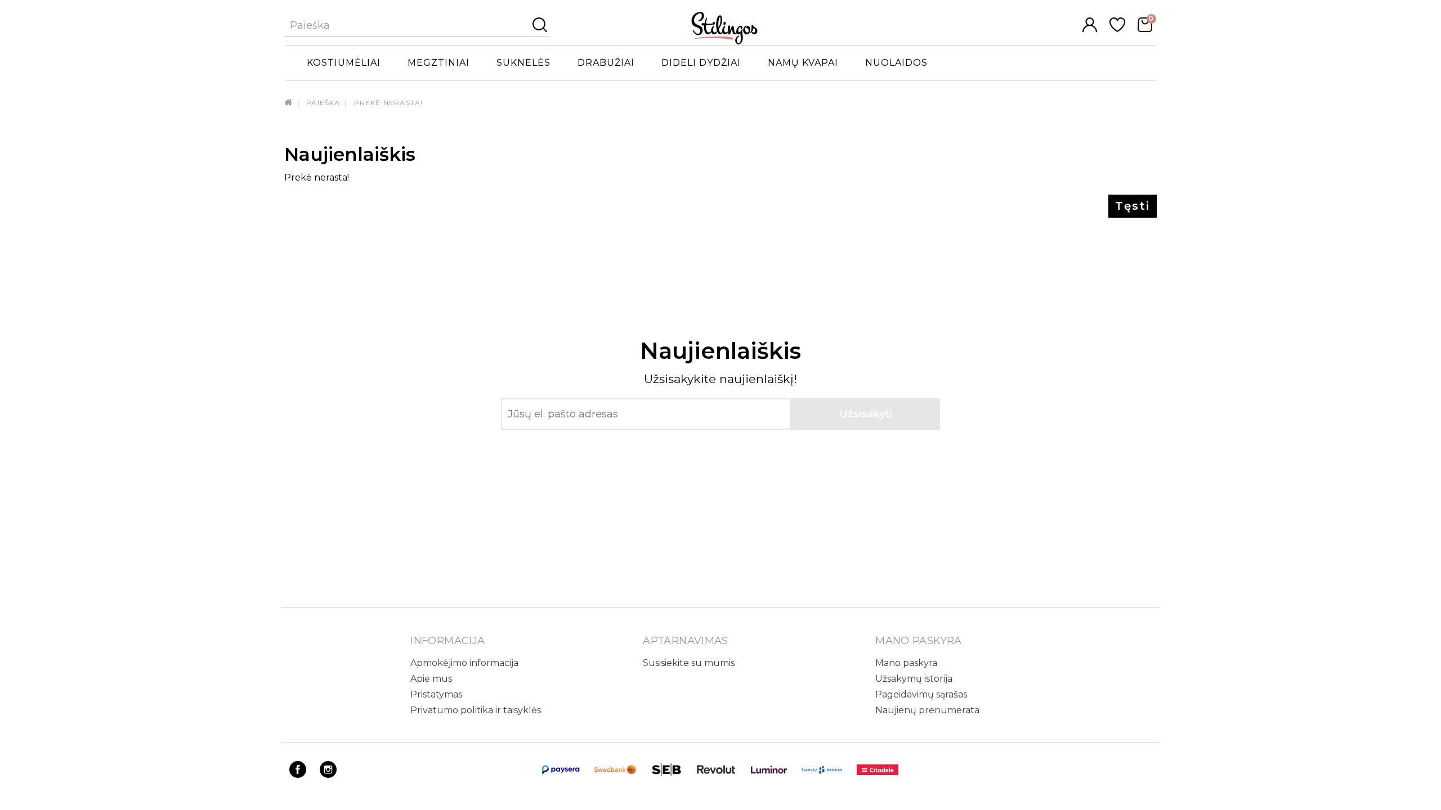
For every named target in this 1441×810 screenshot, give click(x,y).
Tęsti (1132, 206)
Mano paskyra (906, 663)
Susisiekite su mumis (689, 663)
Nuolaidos (896, 62)
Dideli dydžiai (701, 62)
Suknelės (523, 62)
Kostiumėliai (344, 62)
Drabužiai (606, 62)
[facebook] (297, 775)
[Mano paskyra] (1089, 29)
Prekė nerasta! (388, 102)
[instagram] (328, 775)
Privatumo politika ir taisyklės (475, 710)
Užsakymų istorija (913, 678)
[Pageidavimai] (1117, 29)
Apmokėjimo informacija (464, 663)
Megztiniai (438, 62)
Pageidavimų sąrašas (921, 694)
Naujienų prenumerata (927, 710)
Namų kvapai (803, 62)
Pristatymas (436, 694)
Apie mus (431, 678)
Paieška (323, 102)
